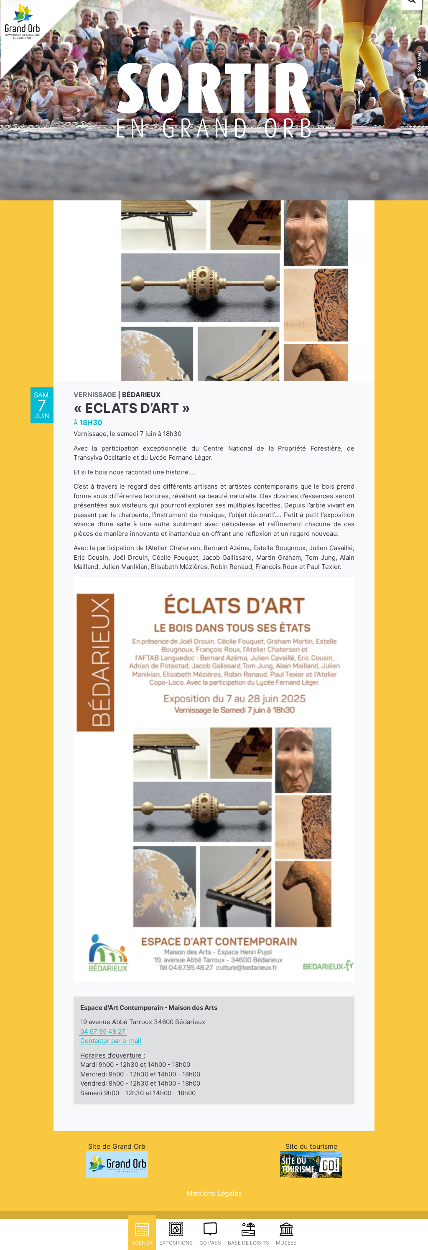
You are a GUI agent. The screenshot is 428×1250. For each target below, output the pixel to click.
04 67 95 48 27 (102, 1031)
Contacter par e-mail (110, 1041)
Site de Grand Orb (116, 1146)
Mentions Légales (214, 1193)
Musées (286, 1243)
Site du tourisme (311, 1146)
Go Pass (210, 1243)
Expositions (176, 1243)
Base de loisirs (248, 1243)
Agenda (142, 1243)
